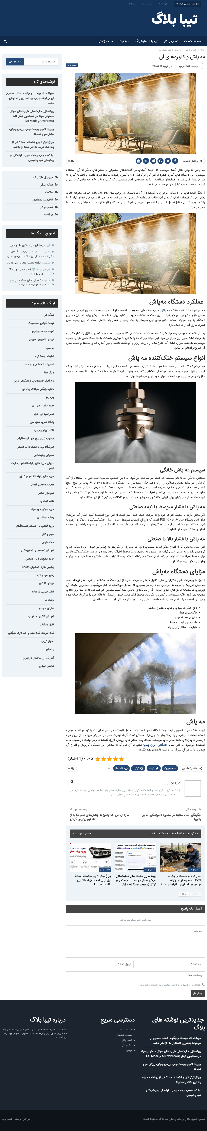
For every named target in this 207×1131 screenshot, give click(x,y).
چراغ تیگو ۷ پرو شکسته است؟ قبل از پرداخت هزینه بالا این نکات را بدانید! (33, 145)
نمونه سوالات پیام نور (42, 331)
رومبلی (50, 348)
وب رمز (50, 397)
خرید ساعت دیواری (43, 405)
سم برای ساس (46, 493)
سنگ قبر (49, 315)
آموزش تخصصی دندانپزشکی (37, 550)
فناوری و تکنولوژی (43, 199)
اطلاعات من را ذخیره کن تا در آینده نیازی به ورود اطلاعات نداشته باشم (170, 985)
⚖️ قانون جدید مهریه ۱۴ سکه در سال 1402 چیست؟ (31, 271)
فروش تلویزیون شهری (41, 339)
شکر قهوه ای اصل (44, 414)
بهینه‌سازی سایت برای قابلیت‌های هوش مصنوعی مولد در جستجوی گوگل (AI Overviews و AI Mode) (32, 116)
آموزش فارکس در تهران (41, 616)
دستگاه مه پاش (170, 310)
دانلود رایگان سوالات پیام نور (38, 389)
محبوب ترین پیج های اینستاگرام (35, 438)
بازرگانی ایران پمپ (155, 744)
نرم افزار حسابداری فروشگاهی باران (34, 380)
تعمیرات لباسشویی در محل (39, 364)
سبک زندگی (105, 41)
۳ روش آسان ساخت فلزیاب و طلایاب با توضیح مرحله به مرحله (32, 282)
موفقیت (124, 41)
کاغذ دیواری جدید (44, 430)
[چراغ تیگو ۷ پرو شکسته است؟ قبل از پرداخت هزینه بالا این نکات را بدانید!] (91, 857)
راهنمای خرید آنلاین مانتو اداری (26, 245)
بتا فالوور (49, 649)
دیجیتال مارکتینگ (146, 41)
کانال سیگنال (47, 624)
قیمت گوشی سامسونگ (41, 323)
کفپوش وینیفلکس (44, 455)
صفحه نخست (193, 41)
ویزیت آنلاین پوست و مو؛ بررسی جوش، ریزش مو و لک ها (31, 132)
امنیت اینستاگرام (44, 356)
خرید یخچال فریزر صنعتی (39, 559)
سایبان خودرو (46, 608)
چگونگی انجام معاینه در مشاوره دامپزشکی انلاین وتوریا (171, 817)
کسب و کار (171, 41)
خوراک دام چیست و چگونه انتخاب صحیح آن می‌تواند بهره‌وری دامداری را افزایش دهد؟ (30, 98)
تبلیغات (131, 4)
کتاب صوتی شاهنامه (43, 591)
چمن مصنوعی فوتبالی (42, 484)
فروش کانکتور (46, 583)
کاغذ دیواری (47, 501)
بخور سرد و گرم (45, 575)
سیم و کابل (48, 534)
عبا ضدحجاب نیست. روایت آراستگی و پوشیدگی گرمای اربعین (32, 158)
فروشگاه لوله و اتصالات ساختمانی (35, 447)
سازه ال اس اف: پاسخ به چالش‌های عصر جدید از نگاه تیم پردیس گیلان (99, 817)
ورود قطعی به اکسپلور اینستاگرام (35, 526)
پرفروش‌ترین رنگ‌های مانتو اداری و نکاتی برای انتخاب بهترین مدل (30, 254)
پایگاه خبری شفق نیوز (42, 422)
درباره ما (163, 4)
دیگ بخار (48, 372)
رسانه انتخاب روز (44, 517)
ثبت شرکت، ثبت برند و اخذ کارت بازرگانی (31, 633)
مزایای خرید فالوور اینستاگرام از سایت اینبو (32, 466)
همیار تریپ (47, 641)
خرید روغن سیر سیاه (42, 509)
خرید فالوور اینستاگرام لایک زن (36, 476)
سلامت (49, 192)
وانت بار (49, 600)
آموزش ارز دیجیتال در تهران (38, 658)
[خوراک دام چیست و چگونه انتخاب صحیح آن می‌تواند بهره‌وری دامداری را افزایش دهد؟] (180, 857)
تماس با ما (147, 4)
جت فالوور (48, 542)
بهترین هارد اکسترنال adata (38, 567)
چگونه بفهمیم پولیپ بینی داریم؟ (24, 263)
